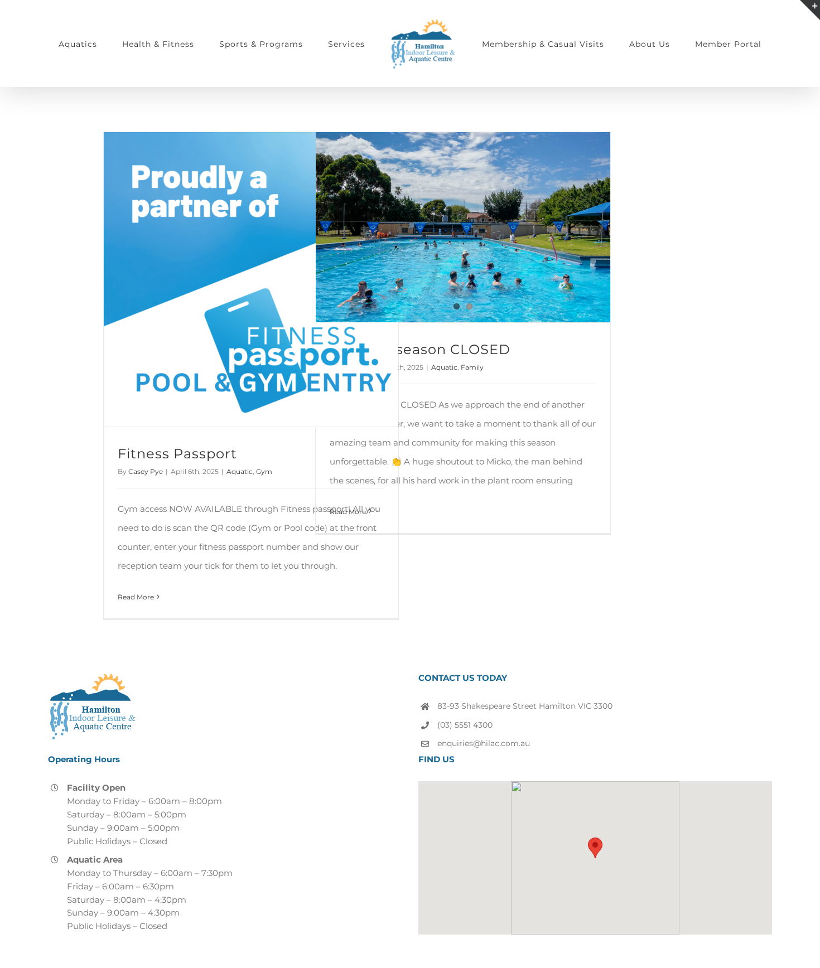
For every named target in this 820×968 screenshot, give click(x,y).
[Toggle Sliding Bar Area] (810, 10)
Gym (264, 471)
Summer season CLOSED (420, 349)
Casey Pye (145, 471)
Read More (136, 597)
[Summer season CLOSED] (463, 227)
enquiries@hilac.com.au (483, 743)
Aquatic (239, 471)
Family (472, 367)
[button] (595, 848)
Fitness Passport (177, 454)
